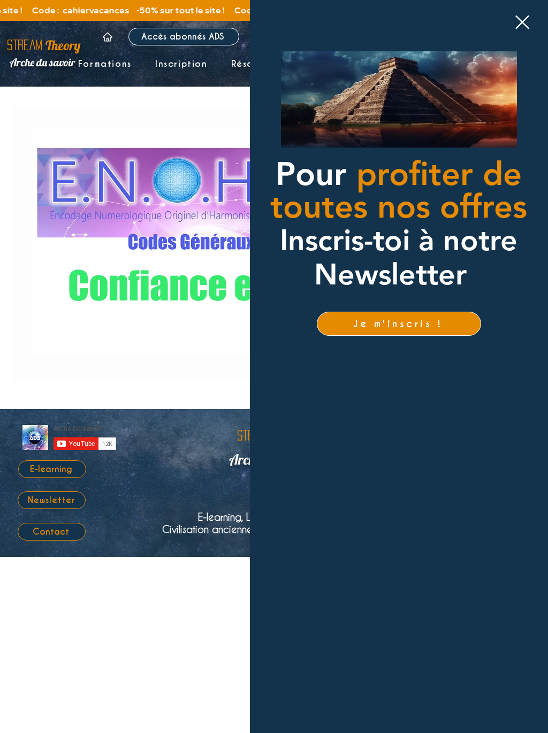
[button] (522, 22)
